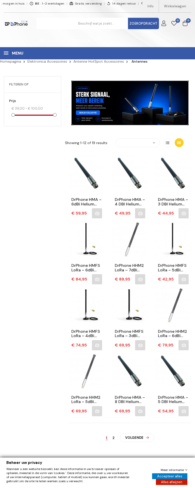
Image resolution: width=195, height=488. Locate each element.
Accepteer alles (169, 476)
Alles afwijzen (171, 482)
